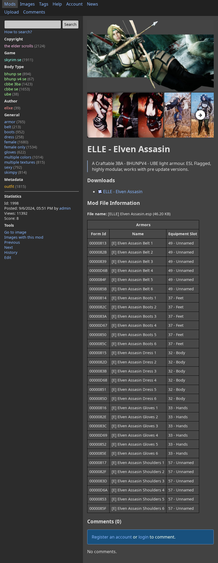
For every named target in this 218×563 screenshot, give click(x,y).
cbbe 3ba (18, 83)
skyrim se (18, 59)
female (16, 141)
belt (12, 126)
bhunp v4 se (19, 78)
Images (27, 4)
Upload (11, 12)
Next (8, 247)
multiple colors (23, 157)
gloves (15, 152)
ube (11, 94)
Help (57, 4)
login (144, 537)
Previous (12, 242)
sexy (13, 167)
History (10, 252)
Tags (43, 4)
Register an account (112, 537)
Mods (10, 4)
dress (14, 136)
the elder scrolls (24, 45)
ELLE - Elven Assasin (122, 191)
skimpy (15, 172)
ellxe (12, 107)
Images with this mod (23, 237)
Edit (7, 257)
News (92, 4)
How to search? (18, 31)
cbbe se (17, 89)
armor (14, 121)
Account (74, 4)
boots (14, 131)
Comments (34, 12)
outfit (15, 186)
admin (65, 208)
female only (20, 147)
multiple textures (24, 162)
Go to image (15, 232)
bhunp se (17, 73)
